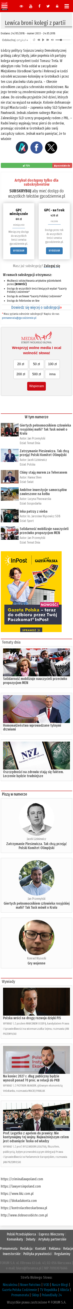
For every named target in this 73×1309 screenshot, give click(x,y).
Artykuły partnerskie (52, 1239)
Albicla (64, 1290)
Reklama (54, 1248)
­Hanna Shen (35, 477)
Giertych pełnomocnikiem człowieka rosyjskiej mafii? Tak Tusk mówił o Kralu (45, 429)
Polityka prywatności (37, 1254)
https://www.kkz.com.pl (17, 1193)
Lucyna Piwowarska (39, 499)
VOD (46, 1285)
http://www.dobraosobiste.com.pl (24, 1215)
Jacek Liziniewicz (37, 460)
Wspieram (36, 386)
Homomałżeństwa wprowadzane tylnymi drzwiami (32, 727)
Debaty (30, 1239)
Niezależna (10, 1285)
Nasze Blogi (60, 1285)
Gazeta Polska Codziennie (19, 1290)
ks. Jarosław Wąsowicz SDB (44, 516)
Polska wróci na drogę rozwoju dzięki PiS (32, 1018)
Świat (30, 482)
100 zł (52, 364)
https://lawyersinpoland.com (21, 1186)
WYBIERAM (18, 250)
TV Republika (48, 1290)
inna (52, 374)
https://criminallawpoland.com (22, 1179)
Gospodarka (34, 503)
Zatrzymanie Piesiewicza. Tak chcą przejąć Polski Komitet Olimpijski (44, 453)
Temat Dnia (33, 443)
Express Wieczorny (51, 1234)
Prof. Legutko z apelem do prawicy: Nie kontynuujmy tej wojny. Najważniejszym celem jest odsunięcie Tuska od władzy (36, 1137)
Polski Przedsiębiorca (21, 1234)
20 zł (20, 364)
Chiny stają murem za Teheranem (43, 472)
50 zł (36, 364)
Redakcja (26, 1248)
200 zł (20, 374)
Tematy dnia (11, 642)
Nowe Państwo (30, 1285)
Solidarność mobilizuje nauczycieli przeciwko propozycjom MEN (44, 531)
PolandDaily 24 (52, 1295)
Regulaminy (62, 1254)
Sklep (35, 1295)
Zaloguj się (52, 266)
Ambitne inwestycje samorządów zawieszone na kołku (43, 492)
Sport (30, 521)
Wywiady (8, 981)
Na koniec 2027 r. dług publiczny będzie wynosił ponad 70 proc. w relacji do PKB (31, 1078)
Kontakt (40, 1248)
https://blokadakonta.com (19, 1200)
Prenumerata (8, 1248)
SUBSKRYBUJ (20, 191)
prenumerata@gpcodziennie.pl (19, 318)
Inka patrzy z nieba (33, 511)
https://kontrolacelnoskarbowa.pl (24, 1208)
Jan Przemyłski (36, 438)
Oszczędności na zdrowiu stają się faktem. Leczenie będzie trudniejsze (33, 774)
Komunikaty (15, 1239)
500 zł (36, 374)
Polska (31, 464)
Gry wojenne (36, 963)
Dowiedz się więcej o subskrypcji (36, 307)
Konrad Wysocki (36, 958)
